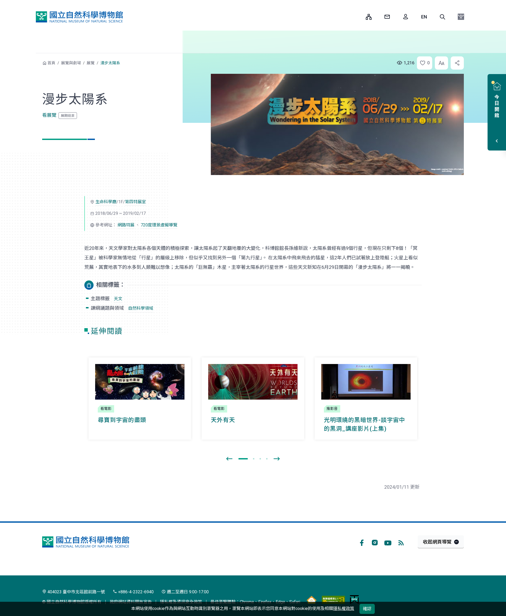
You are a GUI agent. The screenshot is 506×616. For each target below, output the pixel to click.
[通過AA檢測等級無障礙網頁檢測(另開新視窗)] (333, 599)
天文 (118, 298)
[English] (424, 17)
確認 (367, 608)
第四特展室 (135, 201)
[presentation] (229, 458)
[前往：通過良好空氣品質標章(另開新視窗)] (311, 599)
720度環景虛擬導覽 (159, 224)
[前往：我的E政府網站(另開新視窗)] (354, 599)
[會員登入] (405, 17)
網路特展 (126, 224)
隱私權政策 (343, 608)
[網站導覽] (368, 17)
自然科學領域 (140, 308)
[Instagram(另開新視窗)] (375, 542)
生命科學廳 (105, 201)
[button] (442, 17)
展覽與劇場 (71, 63)
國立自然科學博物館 (79, 17)
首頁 (51, 63)
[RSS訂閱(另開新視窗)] (401, 542)
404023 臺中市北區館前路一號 (75, 591)
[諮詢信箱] (387, 17)
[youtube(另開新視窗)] (388, 542)
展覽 (91, 63)
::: (357, 17)
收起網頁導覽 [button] (437, 542)
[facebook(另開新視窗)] (362, 542)
